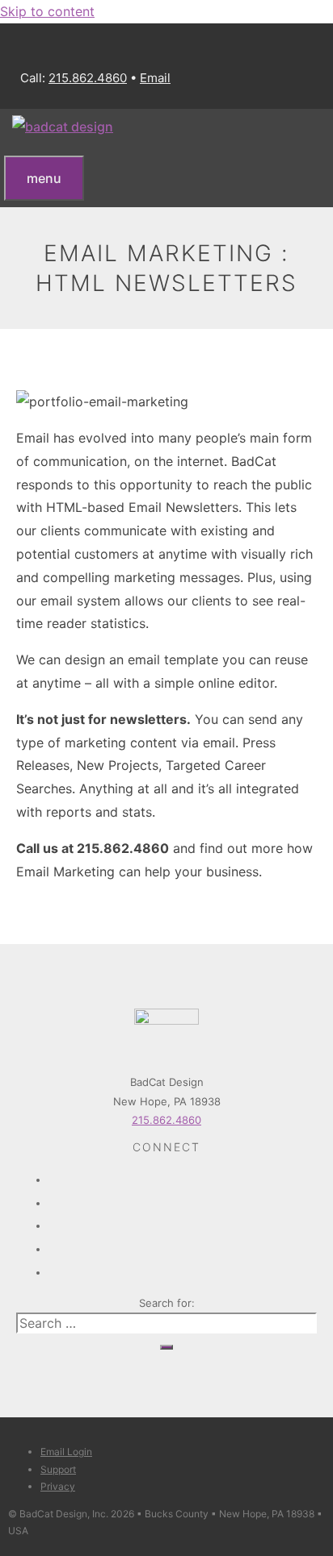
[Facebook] (183, 1175)
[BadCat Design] (62, 127)
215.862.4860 (87, 77)
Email (155, 77)
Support (58, 1469)
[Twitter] (183, 1198)
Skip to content (47, 11)
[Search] (166, 1347)
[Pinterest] (183, 1221)
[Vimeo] (183, 1244)
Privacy (57, 1486)
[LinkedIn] (183, 1267)
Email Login (66, 1452)
